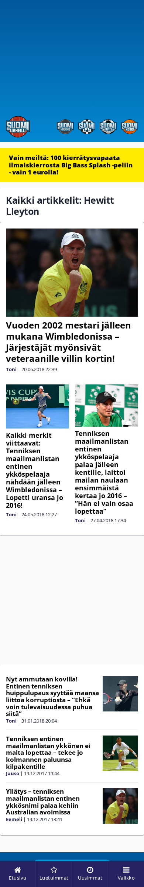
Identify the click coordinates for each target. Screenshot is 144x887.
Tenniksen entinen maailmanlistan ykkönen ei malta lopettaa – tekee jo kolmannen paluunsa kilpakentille (48, 752)
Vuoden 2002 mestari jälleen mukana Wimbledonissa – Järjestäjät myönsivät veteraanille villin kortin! (68, 341)
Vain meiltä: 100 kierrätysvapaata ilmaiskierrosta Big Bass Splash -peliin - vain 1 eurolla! (71, 164)
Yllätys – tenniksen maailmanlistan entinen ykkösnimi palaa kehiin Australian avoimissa (43, 801)
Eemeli (14, 819)
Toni (11, 369)
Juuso (12, 773)
